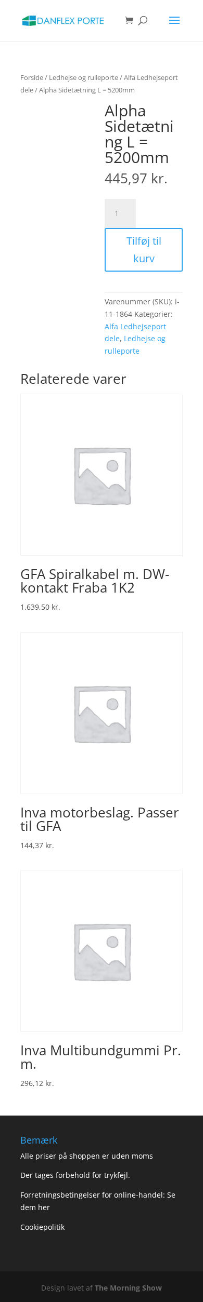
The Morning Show (128, 1288)
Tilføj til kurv (143, 249)
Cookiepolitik (43, 1227)
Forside (31, 77)
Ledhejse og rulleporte (83, 77)
